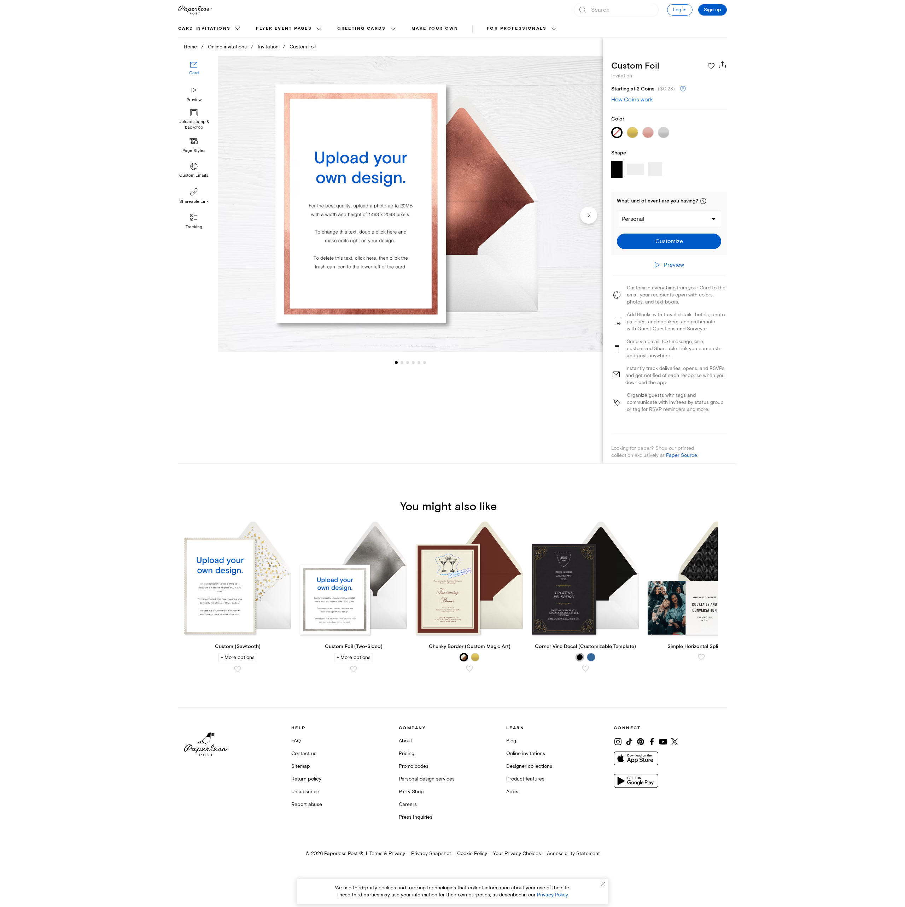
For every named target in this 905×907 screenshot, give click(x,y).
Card (194, 73)
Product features (525, 779)
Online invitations (227, 47)
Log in (680, 10)
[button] (703, 201)
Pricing (406, 753)
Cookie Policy (472, 853)
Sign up (712, 10)
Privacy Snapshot (431, 853)
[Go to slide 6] (419, 362)
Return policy (306, 779)
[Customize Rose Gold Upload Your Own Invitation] (410, 204)
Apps (512, 792)
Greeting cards (361, 28)
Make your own (434, 28)
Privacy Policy (552, 895)
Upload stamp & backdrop (194, 124)
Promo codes (413, 766)
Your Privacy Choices (517, 853)
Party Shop (411, 792)
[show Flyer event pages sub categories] (319, 29)
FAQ (296, 741)
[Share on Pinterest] (640, 741)
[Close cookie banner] (603, 883)
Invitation (268, 47)
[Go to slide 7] (424, 362)
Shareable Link (194, 201)
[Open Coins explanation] (683, 89)
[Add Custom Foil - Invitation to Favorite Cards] (711, 66)
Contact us (303, 753)
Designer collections (529, 766)
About (405, 741)
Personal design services (427, 779)
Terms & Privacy (387, 853)
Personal (632, 219)
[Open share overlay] (722, 64)
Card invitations (204, 28)
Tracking (194, 227)
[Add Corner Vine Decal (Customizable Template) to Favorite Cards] (585, 668)
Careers (408, 804)
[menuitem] (210, 28)
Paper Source (681, 455)
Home (190, 47)
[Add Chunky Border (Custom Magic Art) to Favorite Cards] (469, 668)
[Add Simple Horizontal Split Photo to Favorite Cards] (701, 657)
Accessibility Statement (573, 853)
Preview (194, 99)
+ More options (238, 657)
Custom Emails (193, 175)
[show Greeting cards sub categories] (393, 29)
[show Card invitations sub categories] (237, 29)
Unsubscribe (305, 792)
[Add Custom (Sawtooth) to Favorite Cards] (237, 669)
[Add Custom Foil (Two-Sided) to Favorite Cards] (353, 669)
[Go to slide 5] (413, 362)
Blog (511, 741)
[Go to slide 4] (407, 362)
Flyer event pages (284, 28)
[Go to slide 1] (396, 362)
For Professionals (517, 28)
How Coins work (632, 99)
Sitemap (300, 766)
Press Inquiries (415, 817)
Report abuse (306, 804)
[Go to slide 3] (402, 362)
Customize (669, 241)
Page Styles (193, 150)
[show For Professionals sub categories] (554, 29)
